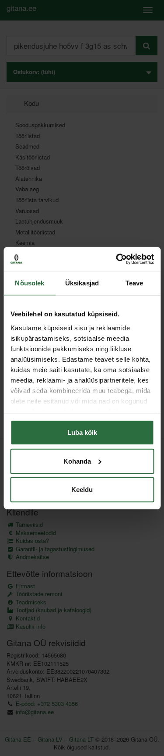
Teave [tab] (134, 283)
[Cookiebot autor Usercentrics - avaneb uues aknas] (117, 258)
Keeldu (82, 489)
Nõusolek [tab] (29, 283)
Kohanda (77, 460)
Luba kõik (82, 432)
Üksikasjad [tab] (82, 283)
